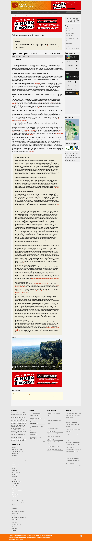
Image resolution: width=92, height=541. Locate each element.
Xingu (67, 46)
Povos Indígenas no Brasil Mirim (55, 434)
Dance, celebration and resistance (36, 431)
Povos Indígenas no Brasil (72, 38)
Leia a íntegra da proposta (21, 120)
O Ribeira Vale (51, 439)
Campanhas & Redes (26, 12)
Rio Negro (68, 40)
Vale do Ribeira (69, 43)
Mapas (34, 12)
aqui (33, 92)
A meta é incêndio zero (36, 426)
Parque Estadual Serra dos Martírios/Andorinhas (26, 329)
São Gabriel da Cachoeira (18, 511)
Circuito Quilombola (70, 463)
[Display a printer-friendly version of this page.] (62, 62)
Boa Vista (14, 458)
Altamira (14, 447)
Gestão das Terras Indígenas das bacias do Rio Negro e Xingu (72, 152)
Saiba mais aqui (26, 92)
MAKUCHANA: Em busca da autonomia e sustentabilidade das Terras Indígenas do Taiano (73, 449)
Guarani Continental (70, 420)
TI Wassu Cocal (59, 133)
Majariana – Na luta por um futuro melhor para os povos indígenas (72, 424)
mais (44, 441)
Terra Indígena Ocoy (54, 102)
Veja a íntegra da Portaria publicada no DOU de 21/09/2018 (45, 278)
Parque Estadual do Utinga (52, 327)
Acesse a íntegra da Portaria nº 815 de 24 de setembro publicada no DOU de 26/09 (36, 291)
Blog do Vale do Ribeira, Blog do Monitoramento (25, 15)
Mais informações (19, 539)
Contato (58, 12)
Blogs (48, 12)
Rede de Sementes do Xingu (54, 420)
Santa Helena (15, 103)
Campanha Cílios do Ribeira (54, 449)
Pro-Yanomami (51, 431)
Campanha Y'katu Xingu (53, 446)
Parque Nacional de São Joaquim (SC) (41, 283)
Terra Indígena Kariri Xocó (30, 130)
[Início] (23, 9)
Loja (38, 12)
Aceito (78, 535)
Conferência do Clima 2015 (72, 48)
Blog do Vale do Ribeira (59, 55)
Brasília (13, 468)
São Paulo (14, 522)
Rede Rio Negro (51, 418)
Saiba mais (40, 108)
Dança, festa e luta (35, 437)
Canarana (14, 479)
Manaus (14, 498)
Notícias (18, 12)
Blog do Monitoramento (59, 57)
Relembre (37, 83)
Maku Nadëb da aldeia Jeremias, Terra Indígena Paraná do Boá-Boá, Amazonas (73, 415)
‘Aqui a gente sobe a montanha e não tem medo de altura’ (37, 419)
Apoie (53, 12)
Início (12, 15)
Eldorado (14, 488)
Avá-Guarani (39, 102)
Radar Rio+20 (51, 426)
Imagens (43, 12)
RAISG (49, 423)
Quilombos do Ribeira (53, 428)
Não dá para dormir (35, 413)
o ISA (13, 12)
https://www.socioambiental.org (52, 46)
